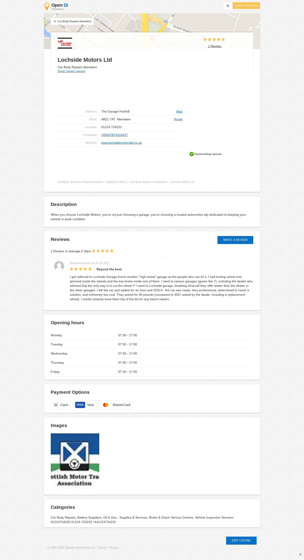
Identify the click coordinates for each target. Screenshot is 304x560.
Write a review (235, 240)
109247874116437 (114, 135)
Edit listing (241, 540)
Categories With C (116, 182)
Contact (102, 547)
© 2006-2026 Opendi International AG (71, 547)
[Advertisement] (118, 161)
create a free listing (246, 5)
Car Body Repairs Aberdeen (74, 21)
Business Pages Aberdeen (87, 182)
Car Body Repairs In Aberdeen (148, 182)
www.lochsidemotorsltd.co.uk (121, 142)
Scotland (62, 182)
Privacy (114, 547)
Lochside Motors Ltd (182, 182)
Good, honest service (71, 71)
